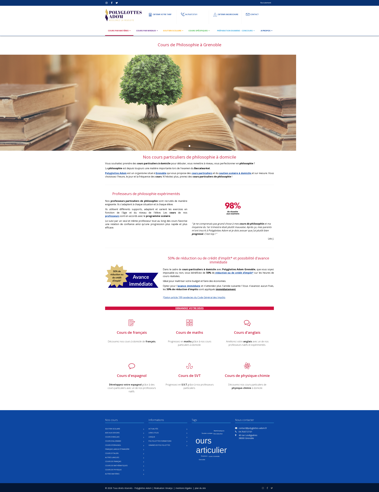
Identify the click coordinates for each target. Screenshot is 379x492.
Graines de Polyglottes (159, 445)
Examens (204, 456)
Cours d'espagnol (113, 445)
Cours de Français (113, 461)
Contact (254, 14)
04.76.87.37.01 (191, 14)
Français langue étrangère (117, 449)
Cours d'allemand (113, 441)
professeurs (112, 216)
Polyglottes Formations (159, 441)
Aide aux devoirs (112, 433)
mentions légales (184, 488)
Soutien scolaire (172, 30)
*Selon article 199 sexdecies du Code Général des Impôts (194, 297)
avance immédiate (189, 286)
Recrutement (265, 2)
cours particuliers (202, 173)
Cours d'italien (111, 453)
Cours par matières (118, 30)
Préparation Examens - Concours (235, 30)
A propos (266, 30)
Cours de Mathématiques (116, 465)
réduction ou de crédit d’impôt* (234, 272)
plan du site (200, 488)
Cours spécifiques (198, 30)
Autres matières (112, 474)
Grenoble (160, 173)
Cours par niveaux (146, 30)
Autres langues (112, 457)
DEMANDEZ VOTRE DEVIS (189, 308)
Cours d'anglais (112, 437)
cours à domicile (214, 456)
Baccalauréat (218, 434)
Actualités (153, 429)
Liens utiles (153, 433)
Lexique (151, 437)
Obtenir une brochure (228, 14)
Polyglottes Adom (116, 173)
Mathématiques (219, 431)
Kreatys (169, 488)
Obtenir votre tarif (162, 14)
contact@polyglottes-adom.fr (253, 428)
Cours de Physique (113, 470)
